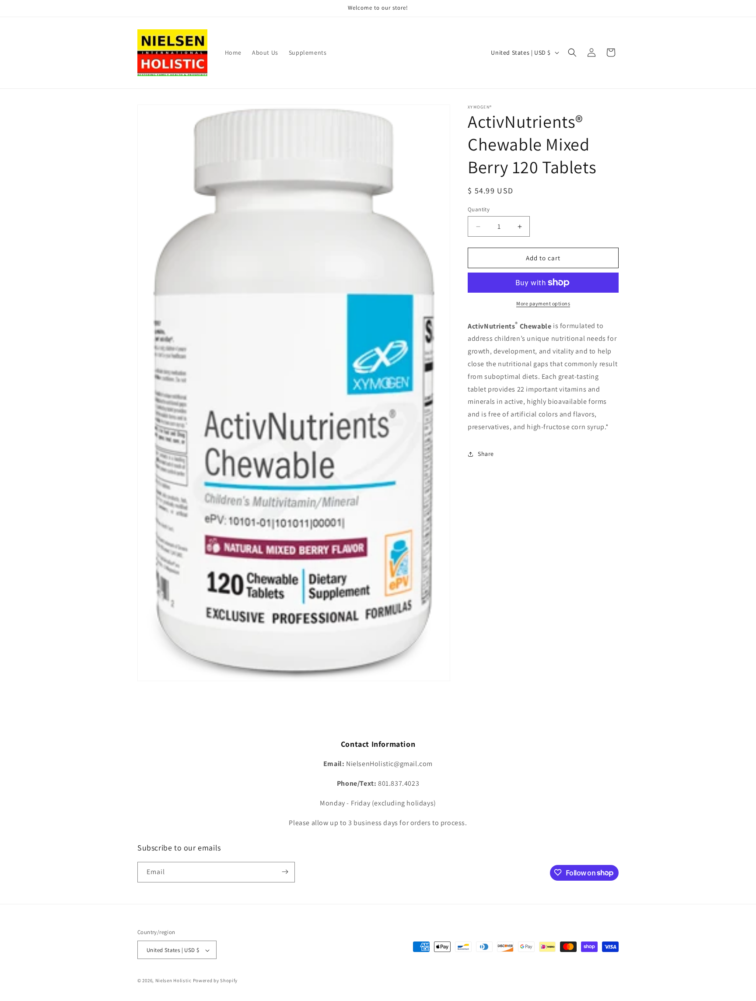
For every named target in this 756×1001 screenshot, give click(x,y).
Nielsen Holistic (173, 981)
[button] (572, 52)
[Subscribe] (284, 871)
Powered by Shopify (215, 981)
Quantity (479, 209)
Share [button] (486, 454)
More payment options (543, 303)
